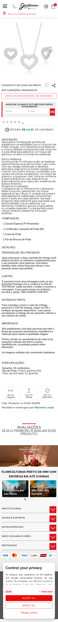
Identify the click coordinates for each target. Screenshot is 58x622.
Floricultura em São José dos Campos (42, 490)
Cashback (46, 6)
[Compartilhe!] (53, 86)
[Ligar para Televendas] (14, 6)
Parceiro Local (44, 407)
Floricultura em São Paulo (14, 492)
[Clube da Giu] (29, 466)
